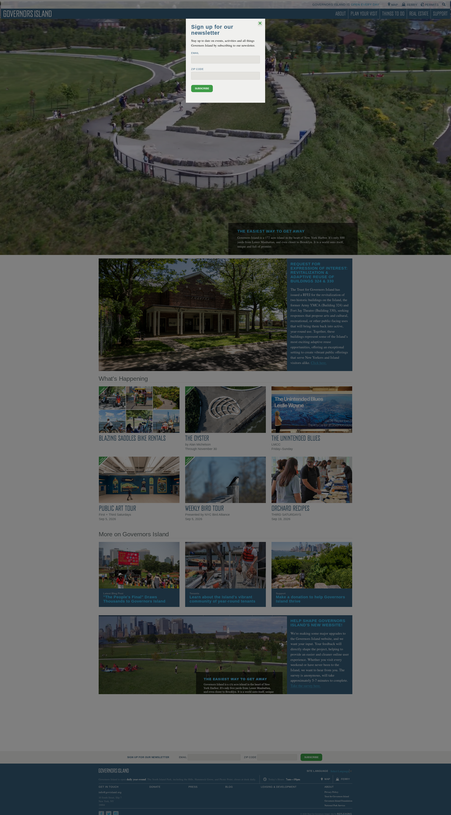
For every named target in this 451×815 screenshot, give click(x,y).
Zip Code (197, 69)
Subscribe (202, 88)
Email (195, 53)
